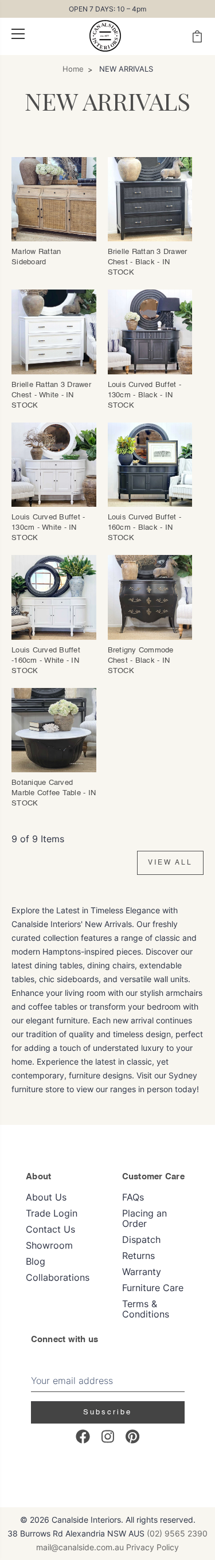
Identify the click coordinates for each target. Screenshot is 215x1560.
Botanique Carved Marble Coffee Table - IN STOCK (53, 793)
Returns (138, 1255)
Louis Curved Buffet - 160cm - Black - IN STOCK (144, 528)
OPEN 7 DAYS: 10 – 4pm (107, 9)
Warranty (141, 1271)
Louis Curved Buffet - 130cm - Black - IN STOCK (144, 395)
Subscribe (107, 1412)
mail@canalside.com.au (80, 1547)
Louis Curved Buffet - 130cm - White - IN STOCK (48, 528)
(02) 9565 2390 (177, 1533)
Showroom (49, 1245)
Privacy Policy (152, 1547)
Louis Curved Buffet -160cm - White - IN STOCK (45, 661)
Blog (35, 1261)
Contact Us (50, 1229)
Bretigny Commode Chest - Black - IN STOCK (141, 661)
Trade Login (51, 1213)
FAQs (133, 1197)
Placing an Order (144, 1218)
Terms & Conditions (145, 1309)
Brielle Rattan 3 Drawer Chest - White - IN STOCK (51, 395)
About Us (46, 1197)
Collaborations (57, 1277)
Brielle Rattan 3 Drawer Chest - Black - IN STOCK (147, 262)
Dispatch (141, 1239)
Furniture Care (152, 1287)
